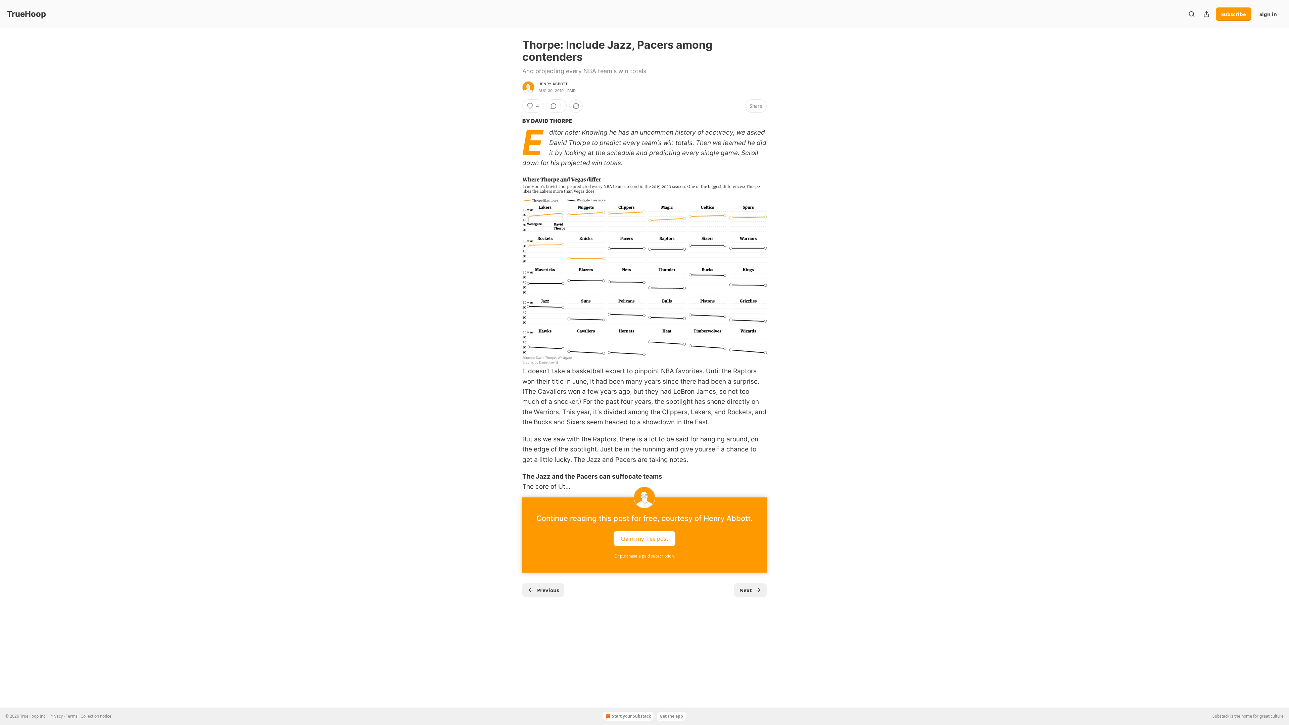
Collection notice (96, 716)
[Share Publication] (1206, 14)
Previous (548, 590)
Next (745, 590)
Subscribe (1233, 14)
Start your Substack (631, 716)
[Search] (1191, 14)
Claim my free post (644, 538)
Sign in (1268, 14)
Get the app (671, 716)
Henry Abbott (553, 84)
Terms (72, 716)
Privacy (56, 716)
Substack (1220, 716)
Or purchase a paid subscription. (644, 556)
